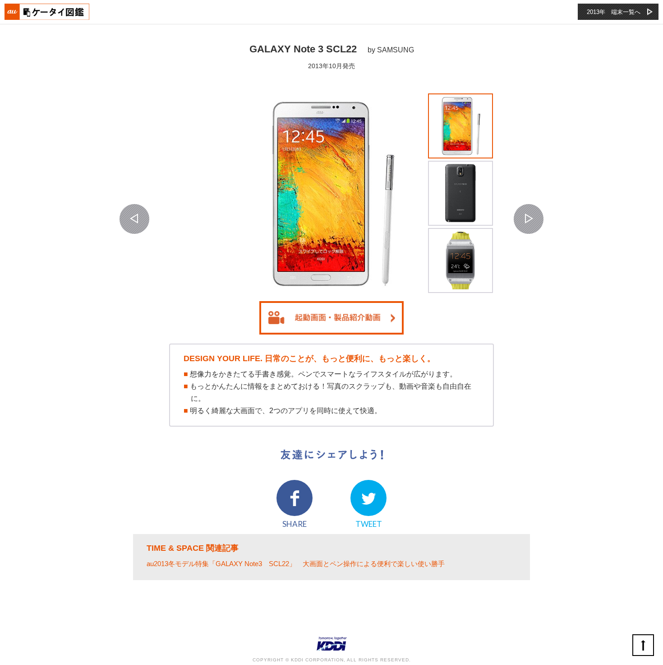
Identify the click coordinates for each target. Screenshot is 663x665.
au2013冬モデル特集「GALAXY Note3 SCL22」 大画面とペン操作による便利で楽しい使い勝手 (296, 563)
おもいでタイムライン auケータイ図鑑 (47, 12)
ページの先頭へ (643, 645)
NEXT (528, 219)
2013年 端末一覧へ (613, 12)
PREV (134, 219)
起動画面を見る (331, 318)
